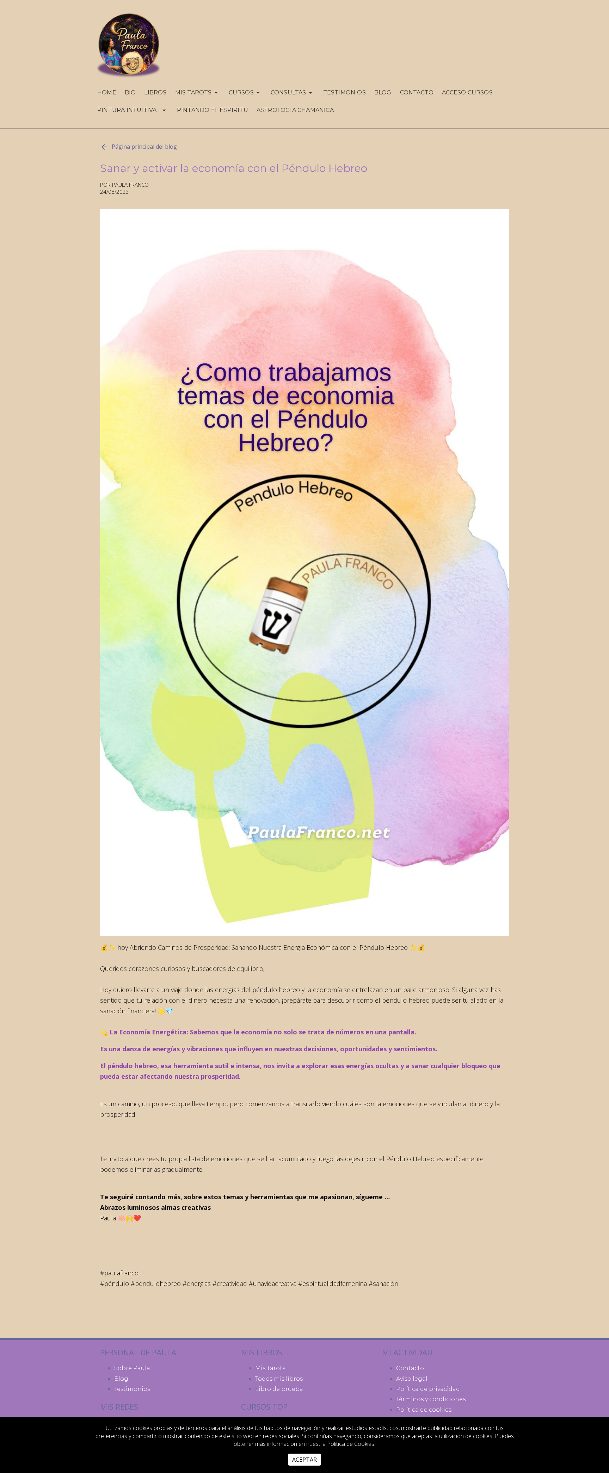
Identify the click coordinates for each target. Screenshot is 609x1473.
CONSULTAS (288, 92)
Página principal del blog (144, 146)
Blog (383, 92)
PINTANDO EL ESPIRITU (212, 110)
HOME (106, 92)
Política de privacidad (428, 1389)
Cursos (241, 92)
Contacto (417, 92)
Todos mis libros (279, 1378)
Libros (155, 92)
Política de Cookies (350, 1444)
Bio (130, 92)
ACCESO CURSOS (467, 92)
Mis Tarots (270, 1368)
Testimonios (344, 92)
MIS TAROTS (193, 92)
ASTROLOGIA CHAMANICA (295, 110)
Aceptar (304, 1459)
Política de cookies (423, 1409)
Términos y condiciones (431, 1399)
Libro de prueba (279, 1389)
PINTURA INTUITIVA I (128, 110)
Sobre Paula (132, 1368)
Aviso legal (411, 1378)
